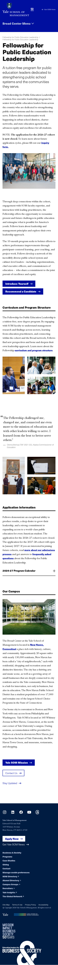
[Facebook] (21, 813)
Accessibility (43, 904)
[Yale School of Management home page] (16, 9)
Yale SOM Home (49, 9)
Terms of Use (17, 904)
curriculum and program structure (34, 350)
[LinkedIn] (13, 813)
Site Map (6, 904)
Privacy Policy (30, 904)
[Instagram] (5, 813)
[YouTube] (29, 813)
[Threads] (37, 813)
